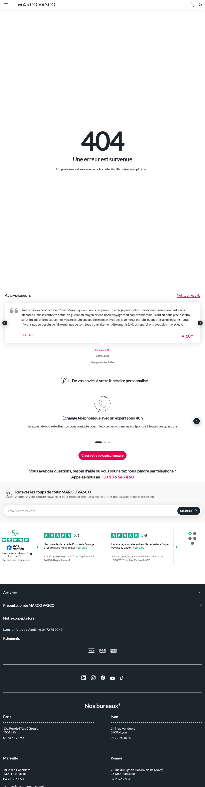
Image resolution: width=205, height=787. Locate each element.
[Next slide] (200, 323)
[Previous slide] (4, 323)
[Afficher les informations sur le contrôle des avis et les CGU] (30, 554)
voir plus (81, 547)
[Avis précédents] (37, 547)
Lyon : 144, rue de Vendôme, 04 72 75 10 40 (32, 629)
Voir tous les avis (188, 295)
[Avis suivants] (177, 547)
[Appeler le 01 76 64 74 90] (193, 5)
